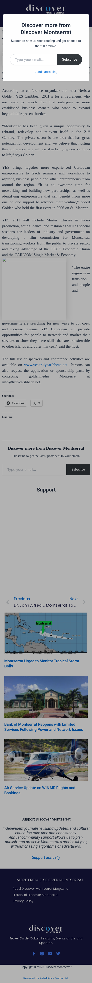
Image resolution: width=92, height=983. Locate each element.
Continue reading (46, 71)
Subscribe (69, 59)
